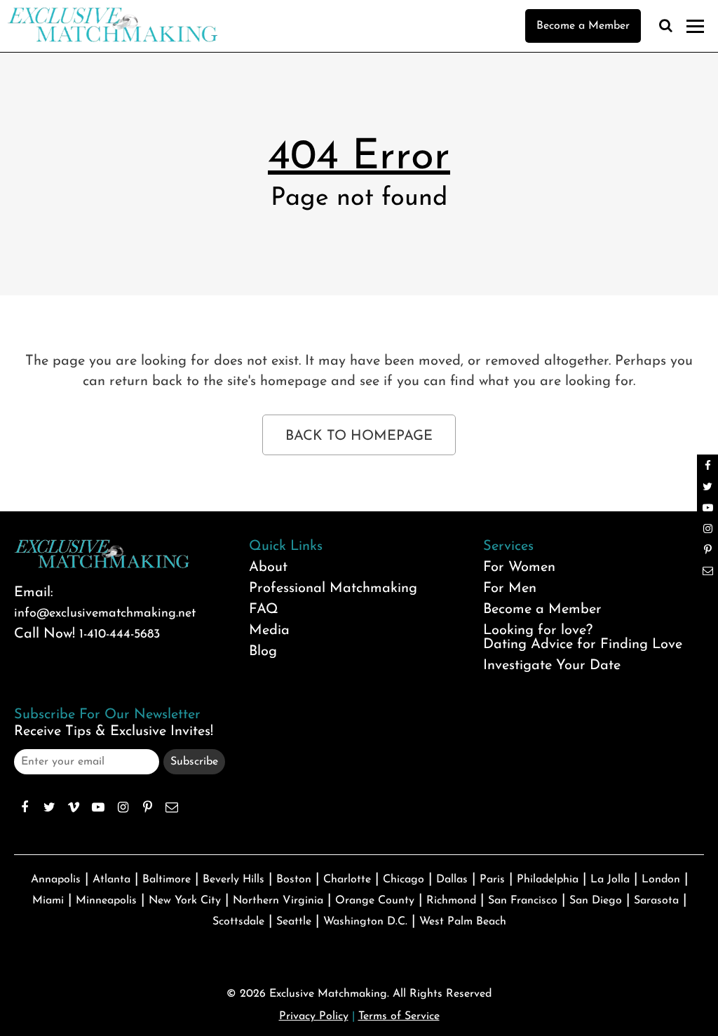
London (661, 879)
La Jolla (610, 879)
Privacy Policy (313, 1016)
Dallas (452, 879)
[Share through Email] (171, 807)
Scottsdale (238, 921)
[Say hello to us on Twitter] (49, 807)
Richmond (451, 900)
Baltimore (166, 879)
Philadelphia (547, 879)
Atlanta (111, 879)
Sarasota (656, 900)
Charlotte (347, 879)
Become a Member (583, 26)
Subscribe (194, 761)
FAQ (263, 610)
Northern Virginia (278, 900)
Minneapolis (106, 900)
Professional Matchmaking (333, 588)
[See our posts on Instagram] (122, 807)
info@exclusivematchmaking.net (105, 613)
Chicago (403, 879)
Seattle (293, 921)
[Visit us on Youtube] (98, 807)
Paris (492, 879)
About (268, 567)
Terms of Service (399, 1016)
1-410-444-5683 (119, 634)
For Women (519, 567)
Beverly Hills (233, 879)
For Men (509, 588)
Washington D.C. (365, 921)
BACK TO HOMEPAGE (359, 436)
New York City (185, 900)
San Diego (595, 900)
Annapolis (56, 879)
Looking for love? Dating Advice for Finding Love (582, 638)
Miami (48, 900)
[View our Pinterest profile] (147, 807)
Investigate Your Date (552, 666)
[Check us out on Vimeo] (73, 807)
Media (269, 631)
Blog (263, 652)
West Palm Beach (462, 921)
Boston (293, 879)
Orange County (374, 900)
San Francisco (522, 900)
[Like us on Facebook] (24, 807)
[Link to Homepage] (112, 39)
